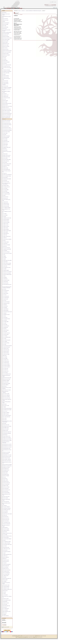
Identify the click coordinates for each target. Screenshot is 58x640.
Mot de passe (4, 622)
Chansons (23, 10)
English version (55, 7)
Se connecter (4, 618)
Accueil (19, 10)
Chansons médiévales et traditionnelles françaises (33, 10)
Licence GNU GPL (39, 637)
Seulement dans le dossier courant (51, 5)
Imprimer (54, 40)
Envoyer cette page (49, 40)
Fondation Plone (30, 637)
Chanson (21, 14)
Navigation (3, 10)
